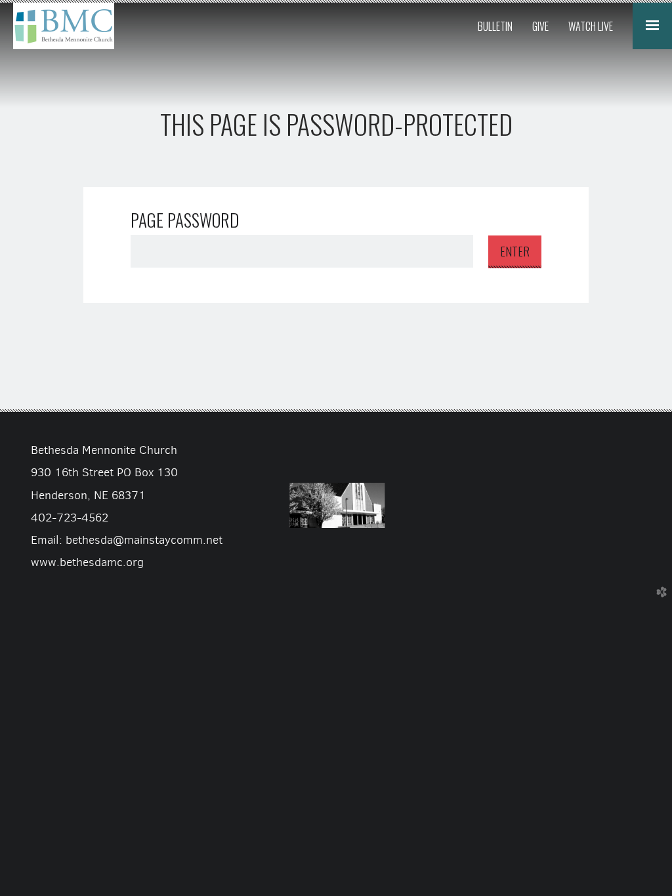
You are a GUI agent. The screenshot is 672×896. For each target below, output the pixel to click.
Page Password (185, 220)
